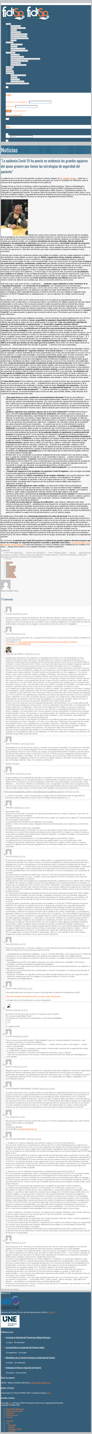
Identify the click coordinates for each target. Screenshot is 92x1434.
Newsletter (14, 77)
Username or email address (17, 102)
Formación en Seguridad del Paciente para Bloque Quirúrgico (28, 1337)
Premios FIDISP (16, 63)
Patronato (14, 30)
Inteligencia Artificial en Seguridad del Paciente (23, 1367)
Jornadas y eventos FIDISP (19, 61)
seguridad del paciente (9, 557)
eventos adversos (52, 555)
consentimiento (85, 552)
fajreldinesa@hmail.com (27, 1129)
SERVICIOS (10, 42)
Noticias (72, 552)
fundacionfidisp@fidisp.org (40, 1383)
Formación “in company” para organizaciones (25, 59)
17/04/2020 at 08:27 (27, 744)
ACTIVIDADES (10, 53)
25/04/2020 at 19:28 (21, 808)
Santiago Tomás (60, 552)
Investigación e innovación (19, 51)
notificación (82, 555)
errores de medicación (35, 555)
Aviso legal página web (15, 1409)
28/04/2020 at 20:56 (18, 944)
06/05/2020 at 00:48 (20, 1036)
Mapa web (10, 1413)
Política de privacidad (14, 1411)
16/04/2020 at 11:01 (32, 654)
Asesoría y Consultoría (18, 48)
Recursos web (15, 79)
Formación (14, 46)
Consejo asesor (16, 32)
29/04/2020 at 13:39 (24, 988)
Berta (8, 1243)
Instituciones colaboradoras (20, 38)
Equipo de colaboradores (19, 36)
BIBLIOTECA (10, 73)
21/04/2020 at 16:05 (71, 792)
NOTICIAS (9, 69)
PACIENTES (10, 71)
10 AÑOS (14, 40)
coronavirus (5, 555)
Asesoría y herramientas (18, 65)
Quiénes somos (16, 26)
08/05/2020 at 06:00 (47, 1089)
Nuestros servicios (17, 44)
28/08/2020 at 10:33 (18, 1243)
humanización (71, 555)
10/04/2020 (41, 552)
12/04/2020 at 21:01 (18, 634)
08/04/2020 (18, 552)
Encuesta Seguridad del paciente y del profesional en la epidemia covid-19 (34, 792)
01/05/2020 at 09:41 (20, 1010)
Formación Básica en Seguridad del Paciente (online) (25, 1347)
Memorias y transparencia (19, 34)
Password (10, 106)
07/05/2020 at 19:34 (19, 1067)
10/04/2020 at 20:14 (19, 614)
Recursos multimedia (17, 81)
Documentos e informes (18, 75)
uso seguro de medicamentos (31, 557)
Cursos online (15, 55)
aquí (49, 1393)
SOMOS (8, 24)
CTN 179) (51, 1312)
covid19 (22, 555)
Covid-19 (14, 555)
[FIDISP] (25, 20)
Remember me (20, 111)
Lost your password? (14, 115)
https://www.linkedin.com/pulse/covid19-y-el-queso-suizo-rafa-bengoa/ (33, 996)
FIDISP (62, 555)
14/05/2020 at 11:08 (17, 1117)
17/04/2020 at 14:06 (23, 774)
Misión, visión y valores (18, 28)
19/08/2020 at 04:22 (33, 1139)
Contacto (9, 1417)
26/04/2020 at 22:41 (18, 856)
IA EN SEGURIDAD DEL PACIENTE (17, 83)
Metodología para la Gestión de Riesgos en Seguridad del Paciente (30, 1357)
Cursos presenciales (17, 57)
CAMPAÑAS (10, 67)
